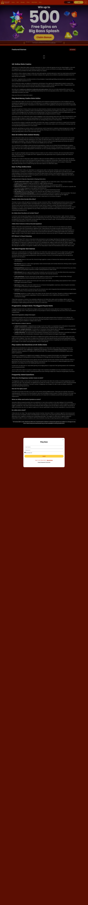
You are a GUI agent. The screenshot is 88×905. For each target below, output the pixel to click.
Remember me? (29, 452)
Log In (44, 456)
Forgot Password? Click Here (44, 462)
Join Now (44, 460)
